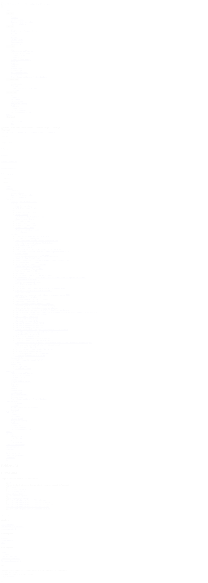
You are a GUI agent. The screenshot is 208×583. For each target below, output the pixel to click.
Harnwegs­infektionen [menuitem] (19, 110)
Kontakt (4, 552)
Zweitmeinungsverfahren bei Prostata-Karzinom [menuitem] (29, 77)
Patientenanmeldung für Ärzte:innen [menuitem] (24, 88)
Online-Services (7, 540)
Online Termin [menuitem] (16, 84)
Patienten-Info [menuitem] (11, 93)
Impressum (5, 554)
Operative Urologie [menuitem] (18, 55)
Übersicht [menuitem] (14, 18)
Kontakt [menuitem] (9, 115)
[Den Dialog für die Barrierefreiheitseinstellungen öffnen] (2, 581)
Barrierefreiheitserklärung (10, 559)
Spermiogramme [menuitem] (17, 75)
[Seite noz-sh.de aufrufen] (12, 487)
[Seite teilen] (2, 2)
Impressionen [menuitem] (16, 44)
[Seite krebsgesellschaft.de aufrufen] (16, 489)
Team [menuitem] (13, 35)
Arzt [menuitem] (12, 124)
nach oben (5, 515)
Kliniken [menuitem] (14, 33)
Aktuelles (4, 538)
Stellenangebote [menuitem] (17, 40)
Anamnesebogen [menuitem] (17, 108)
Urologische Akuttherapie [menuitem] (20, 53)
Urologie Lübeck (7, 525)
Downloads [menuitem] (15, 90)
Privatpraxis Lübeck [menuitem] (18, 24)
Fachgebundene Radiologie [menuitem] (21, 60)
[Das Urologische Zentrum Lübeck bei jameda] (27, 500)
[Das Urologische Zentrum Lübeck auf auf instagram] (29, 504)
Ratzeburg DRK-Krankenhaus (12, 527)
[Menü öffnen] (2, 6)
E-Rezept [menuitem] (14, 86)
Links (3, 543)
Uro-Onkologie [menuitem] (16, 57)
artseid (11, 577)
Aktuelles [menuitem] (14, 38)
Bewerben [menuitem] (10, 117)
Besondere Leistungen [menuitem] (19, 73)
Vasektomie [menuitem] (15, 66)
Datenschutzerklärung (9, 557)
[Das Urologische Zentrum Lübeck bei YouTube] (28, 509)
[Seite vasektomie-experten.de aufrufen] (17, 496)
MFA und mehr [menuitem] (16, 121)
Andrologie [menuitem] (15, 62)
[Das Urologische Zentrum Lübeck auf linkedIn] (27, 507)
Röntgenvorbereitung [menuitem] (19, 104)
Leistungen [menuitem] (10, 46)
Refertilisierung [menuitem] (16, 68)
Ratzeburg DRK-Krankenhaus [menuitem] (22, 22)
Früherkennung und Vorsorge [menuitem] (22, 51)
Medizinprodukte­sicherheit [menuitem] (21, 112)
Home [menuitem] (8, 11)
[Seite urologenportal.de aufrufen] (15, 491)
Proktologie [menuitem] (15, 64)
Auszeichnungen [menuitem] (17, 42)
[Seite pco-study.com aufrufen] (14, 494)
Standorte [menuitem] (10, 13)
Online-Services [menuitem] (12, 79)
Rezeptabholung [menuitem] (17, 99)
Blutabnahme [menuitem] (16, 97)
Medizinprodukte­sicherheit (11, 561)
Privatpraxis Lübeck (8, 529)
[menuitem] (12, 16)
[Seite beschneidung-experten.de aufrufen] (18, 498)
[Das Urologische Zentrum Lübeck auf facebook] (28, 502)
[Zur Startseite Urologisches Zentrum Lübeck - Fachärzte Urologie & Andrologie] (29, 4)
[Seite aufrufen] (8, 483)
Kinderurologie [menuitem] (16, 70)
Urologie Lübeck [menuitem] (17, 20)
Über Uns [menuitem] (10, 26)
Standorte (5, 130)
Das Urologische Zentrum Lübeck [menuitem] (24, 31)
